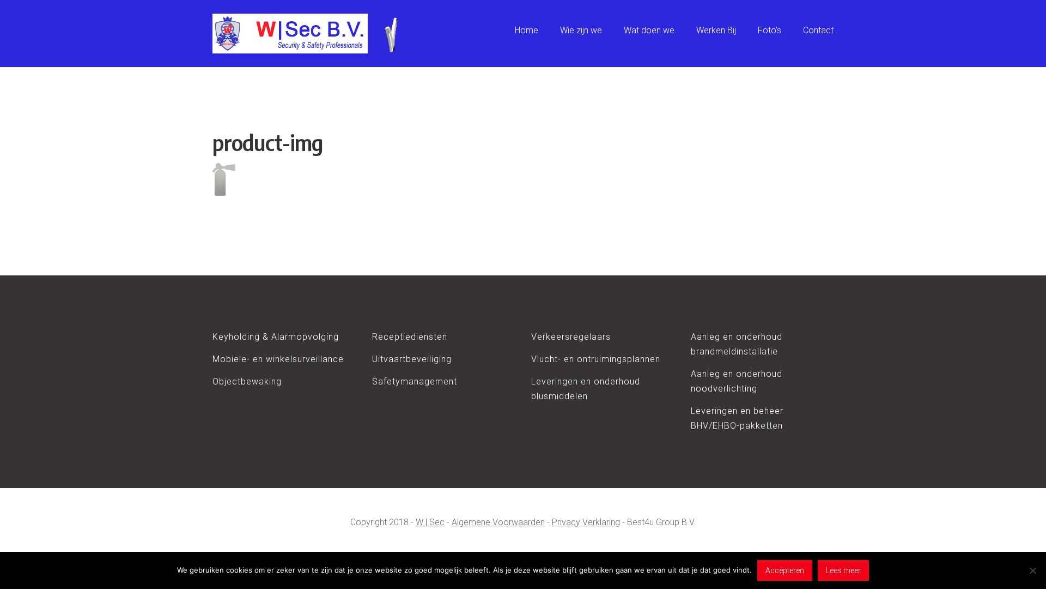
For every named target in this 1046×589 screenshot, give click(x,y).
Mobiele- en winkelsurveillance (278, 359)
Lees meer (843, 570)
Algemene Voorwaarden (498, 522)
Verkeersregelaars (571, 337)
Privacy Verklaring (586, 522)
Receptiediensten (409, 337)
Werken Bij (716, 30)
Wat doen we (649, 30)
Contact (818, 30)
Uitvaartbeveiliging (412, 359)
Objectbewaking (247, 381)
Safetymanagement (414, 381)
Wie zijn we (581, 30)
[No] (1032, 570)
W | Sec (430, 522)
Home (526, 30)
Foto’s (769, 30)
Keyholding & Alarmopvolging (275, 337)
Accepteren (784, 570)
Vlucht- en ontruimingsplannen (595, 359)
